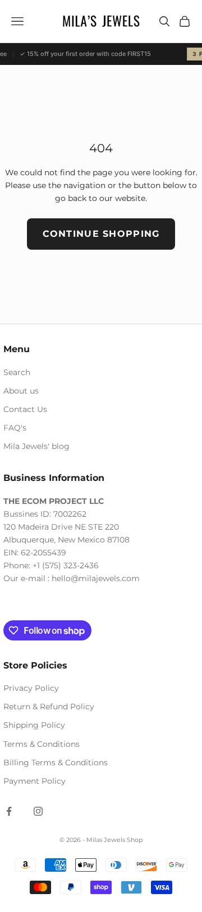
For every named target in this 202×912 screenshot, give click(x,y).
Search (16, 372)
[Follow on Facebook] (9, 811)
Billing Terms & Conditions (55, 762)
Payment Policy (34, 781)
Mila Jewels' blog (36, 446)
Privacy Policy (31, 688)
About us (21, 391)
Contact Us (25, 409)
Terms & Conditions (41, 744)
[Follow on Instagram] (38, 811)
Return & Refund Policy (48, 706)
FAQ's (14, 428)
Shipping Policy (34, 725)
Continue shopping (101, 233)
